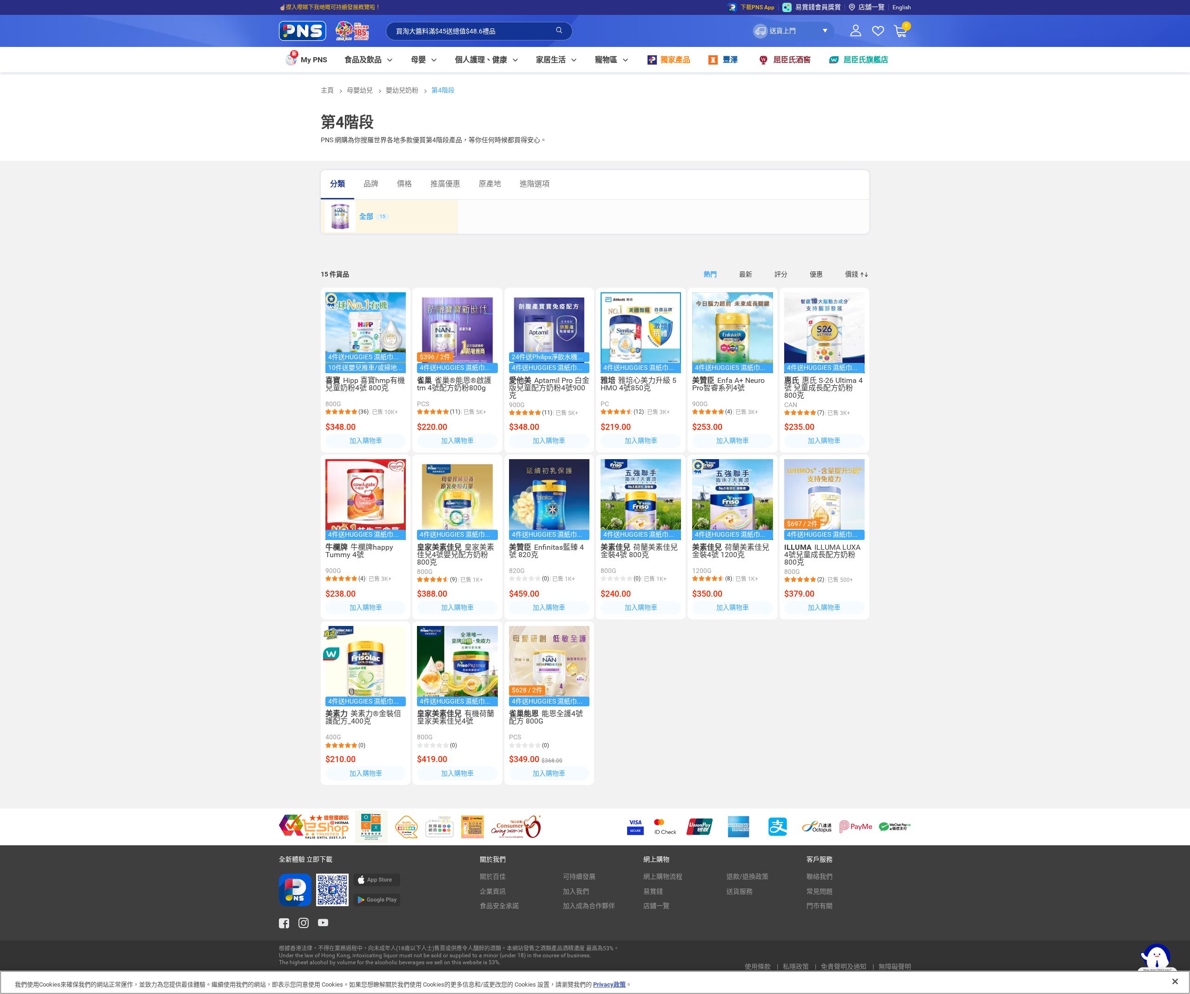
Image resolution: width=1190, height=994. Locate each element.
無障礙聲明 (895, 966)
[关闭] (1175, 981)
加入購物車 (366, 440)
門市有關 (820, 905)
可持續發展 (579, 876)
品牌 (371, 183)
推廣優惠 (445, 183)
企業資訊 (493, 891)
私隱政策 (796, 966)
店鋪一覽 (656, 905)
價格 (404, 183)
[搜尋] (559, 30)
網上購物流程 (662, 876)
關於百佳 (493, 876)
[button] (792, 31)
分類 (337, 183)
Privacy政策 (609, 984)
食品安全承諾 (499, 905)
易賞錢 (653, 891)
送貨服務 (740, 891)
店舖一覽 (872, 7)
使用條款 (758, 966)
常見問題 (820, 891)
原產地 (490, 183)
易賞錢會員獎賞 (818, 7)
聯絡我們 (820, 876)
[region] (595, 982)
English (901, 7)
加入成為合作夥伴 (589, 905)
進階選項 (534, 183)
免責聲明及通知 (844, 966)
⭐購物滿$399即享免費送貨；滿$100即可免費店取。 (345, 7)
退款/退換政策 (747, 876)
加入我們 (576, 891)
